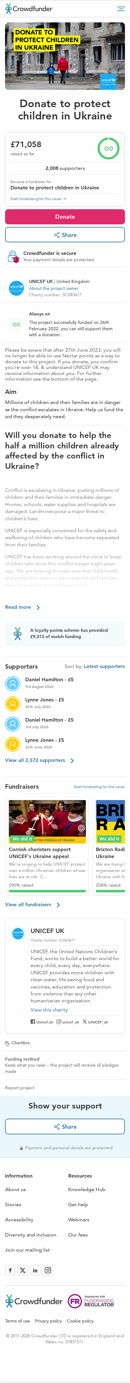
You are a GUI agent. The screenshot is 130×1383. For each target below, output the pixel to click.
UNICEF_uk (98, 1021)
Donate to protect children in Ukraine (54, 188)
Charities (20, 1043)
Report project (19, 1088)
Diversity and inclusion (30, 1235)
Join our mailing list (27, 1250)
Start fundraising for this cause (36, 198)
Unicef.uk (44, 1021)
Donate (65, 216)
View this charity (49, 1010)
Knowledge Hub (86, 1189)
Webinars (78, 1220)
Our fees (78, 1235)
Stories (13, 1204)
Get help (78, 1204)
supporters (65, 168)
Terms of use (17, 1321)
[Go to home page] (28, 8)
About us (15, 1189)
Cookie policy (80, 1321)
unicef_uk (70, 1021)
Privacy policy (48, 1321)
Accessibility (19, 1220)
